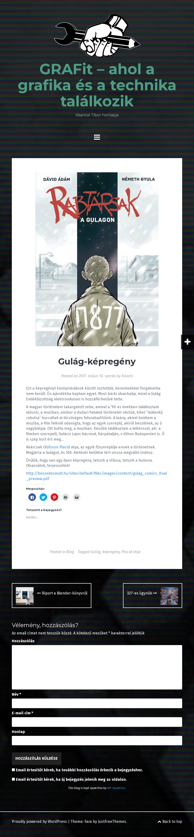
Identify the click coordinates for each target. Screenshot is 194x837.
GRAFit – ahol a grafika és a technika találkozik (97, 85)
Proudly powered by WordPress (39, 821)
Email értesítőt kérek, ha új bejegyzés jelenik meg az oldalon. (71, 779)
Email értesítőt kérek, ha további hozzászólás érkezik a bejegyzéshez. (79, 770)
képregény (111, 552)
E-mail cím (22, 713)
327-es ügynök (140, 593)
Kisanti (127, 376)
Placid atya (131, 552)
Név (16, 694)
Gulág (96, 552)
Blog (70, 552)
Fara (88, 821)
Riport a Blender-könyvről (64, 593)
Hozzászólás (23, 641)
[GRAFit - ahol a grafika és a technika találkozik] (97, 37)
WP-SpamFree (116, 788)
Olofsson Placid (56, 447)
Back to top (171, 821)
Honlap (18, 731)
